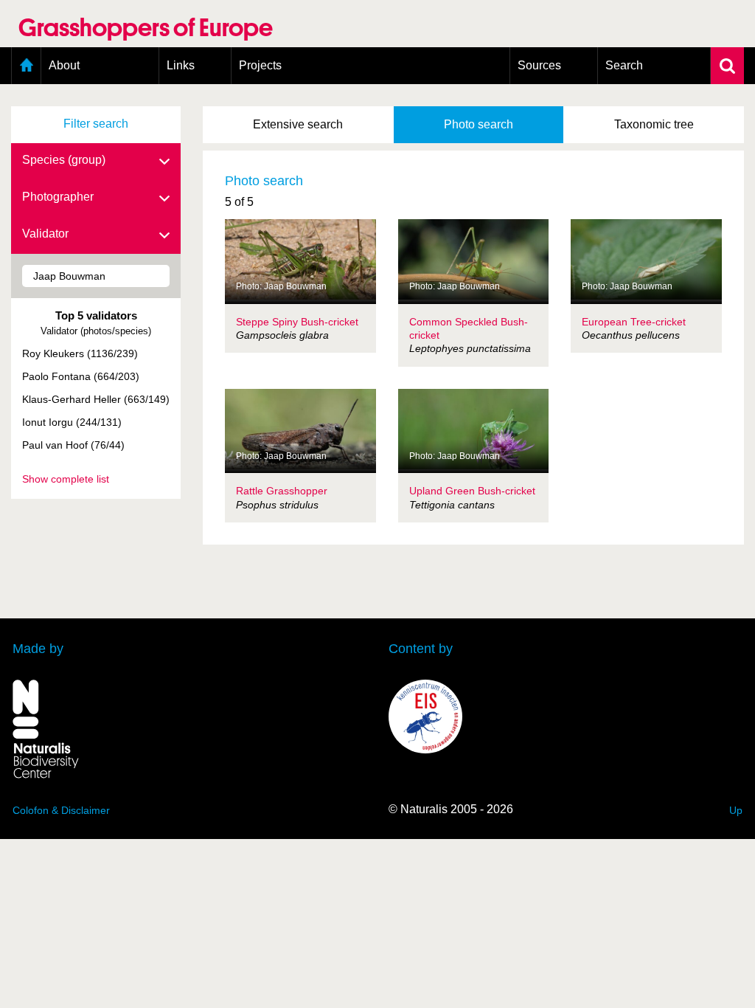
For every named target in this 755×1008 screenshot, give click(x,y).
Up (735, 810)
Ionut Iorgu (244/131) (72, 422)
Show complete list (65, 479)
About (64, 65)
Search (624, 65)
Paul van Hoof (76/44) (73, 445)
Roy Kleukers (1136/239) (80, 353)
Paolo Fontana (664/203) (80, 376)
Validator (45, 233)
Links (181, 65)
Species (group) (63, 159)
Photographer (58, 196)
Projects (260, 65)
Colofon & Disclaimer (61, 810)
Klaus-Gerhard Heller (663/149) (96, 399)
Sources (539, 65)
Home (26, 65)
